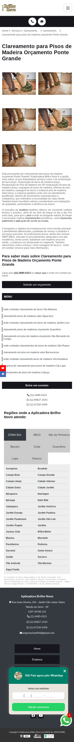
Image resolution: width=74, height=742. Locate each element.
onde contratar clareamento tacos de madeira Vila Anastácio (35, 359)
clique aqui (41, 273)
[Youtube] (41, 715)
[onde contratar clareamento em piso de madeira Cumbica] (19, 119)
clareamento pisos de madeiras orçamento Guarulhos (32, 329)
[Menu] (68, 8)
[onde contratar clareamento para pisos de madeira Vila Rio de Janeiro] (55, 84)
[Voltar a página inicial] (9, 8)
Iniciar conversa (38, 707)
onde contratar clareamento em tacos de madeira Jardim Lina (36, 322)
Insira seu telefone (38, 688)
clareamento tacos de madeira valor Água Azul (28, 316)
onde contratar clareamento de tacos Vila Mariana (30, 309)
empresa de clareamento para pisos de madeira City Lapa (34, 365)
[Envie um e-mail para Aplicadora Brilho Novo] (42, 21)
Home (37, 648)
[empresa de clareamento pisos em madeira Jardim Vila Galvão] (55, 119)
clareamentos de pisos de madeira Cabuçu (26, 372)
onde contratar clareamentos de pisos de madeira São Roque (36, 345)
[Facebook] (33, 715)
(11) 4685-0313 (22, 273)
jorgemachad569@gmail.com (38, 633)
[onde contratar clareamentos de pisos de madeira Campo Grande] (19, 156)
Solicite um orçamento (37, 284)
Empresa (37, 659)
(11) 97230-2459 (38, 404)
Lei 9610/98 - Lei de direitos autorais (42, 584)
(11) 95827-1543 (38, 399)
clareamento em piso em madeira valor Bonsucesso (31, 352)
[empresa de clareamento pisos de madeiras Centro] (19, 84)
